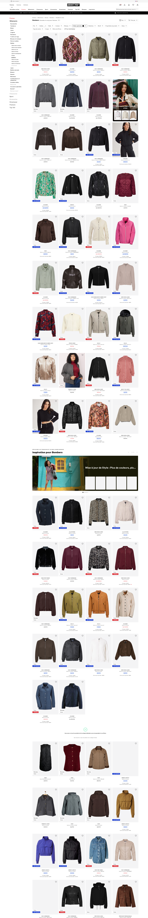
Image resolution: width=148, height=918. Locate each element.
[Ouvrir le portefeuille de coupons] (120, 5)
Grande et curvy (60, 17)
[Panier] (137, 5)
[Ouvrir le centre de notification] (129, 5)
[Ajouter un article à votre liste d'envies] (56, 35)
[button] (123, 20)
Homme (19, 5)
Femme (12, 5)
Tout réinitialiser (70, 29)
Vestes (46, 17)
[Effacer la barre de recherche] (137, 9)
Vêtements (40, 17)
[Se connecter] (124, 5)
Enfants (26, 5)
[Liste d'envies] (133, 5)
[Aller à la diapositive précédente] (128, 452)
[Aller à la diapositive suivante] (137, 452)
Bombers (52, 17)
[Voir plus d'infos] (45, 76)
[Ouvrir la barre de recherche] (117, 9)
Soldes (41, 26)
